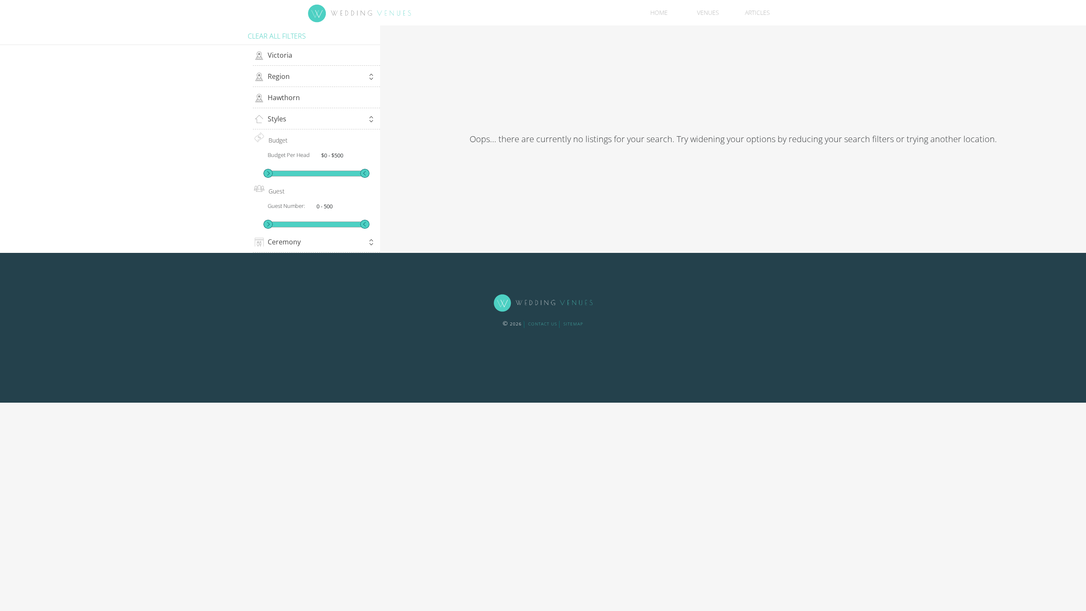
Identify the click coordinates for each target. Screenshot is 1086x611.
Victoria (280, 55)
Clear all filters (277, 36)
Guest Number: (286, 206)
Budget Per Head (289, 155)
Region (279, 76)
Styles (277, 118)
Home (659, 12)
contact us (542, 324)
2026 (512, 324)
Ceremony (284, 242)
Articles (757, 12)
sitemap (573, 324)
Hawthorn (284, 97)
